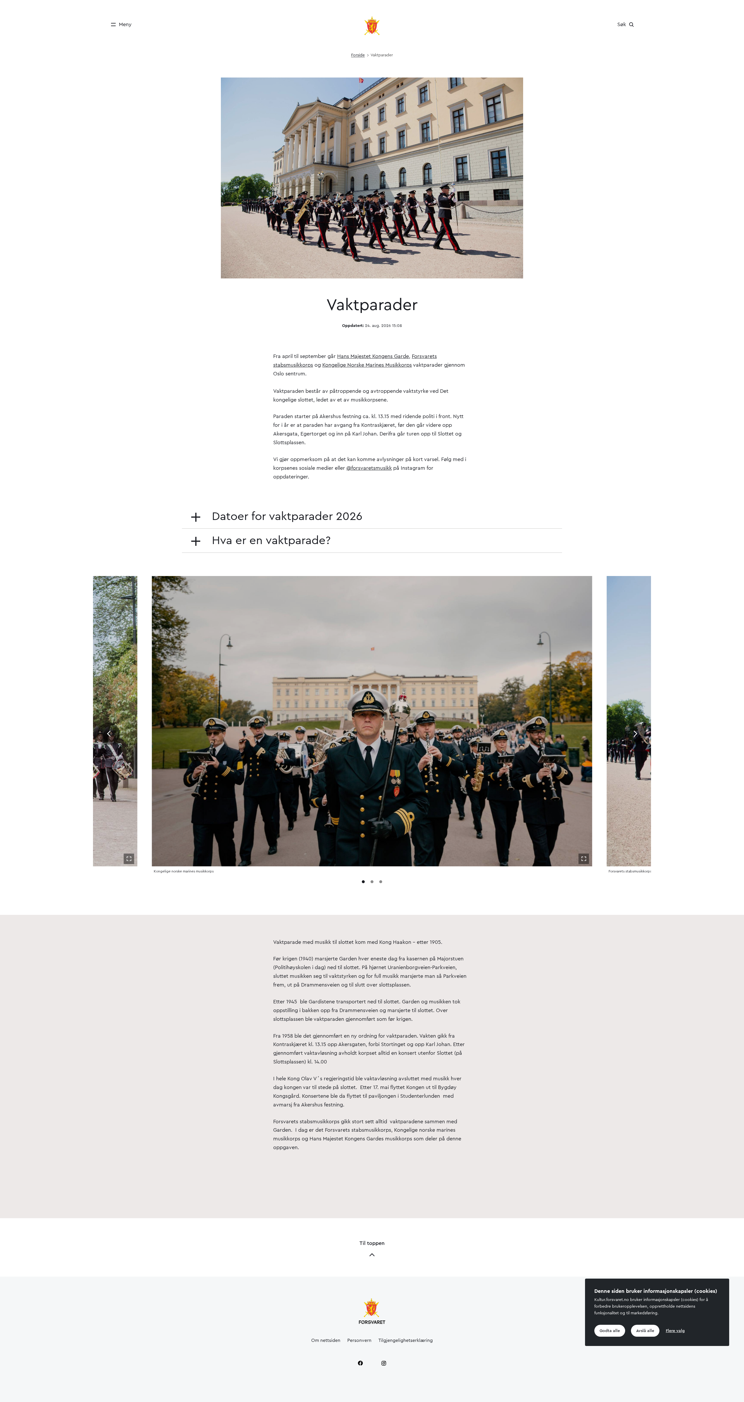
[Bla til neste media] (635, 734)
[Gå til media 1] (363, 881)
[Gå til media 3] (380, 881)
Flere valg (675, 1331)
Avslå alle (645, 1331)
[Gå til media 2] (372, 881)
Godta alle (610, 1331)
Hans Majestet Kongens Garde (373, 356)
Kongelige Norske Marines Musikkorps (367, 365)
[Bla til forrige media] (109, 734)
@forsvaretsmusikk (369, 468)
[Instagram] (384, 1363)
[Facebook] (360, 1363)
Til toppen (372, 1243)
